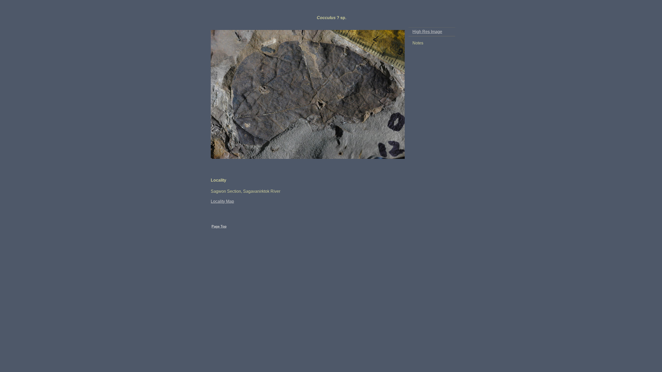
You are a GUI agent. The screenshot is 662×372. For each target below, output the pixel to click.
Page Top (219, 226)
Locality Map (222, 201)
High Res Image (427, 31)
